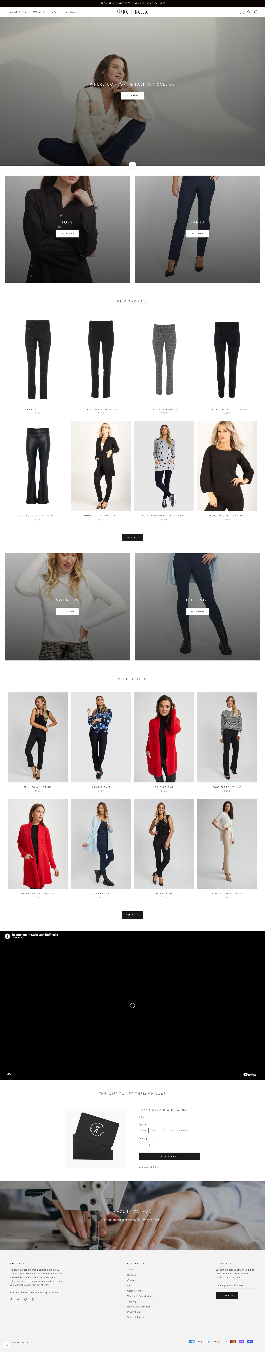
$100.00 (169, 1130)
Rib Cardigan (164, 787)
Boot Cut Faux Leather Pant (38, 515)
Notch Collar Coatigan (101, 515)
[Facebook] (11, 1299)
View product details (149, 1167)
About (130, 1269)
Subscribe (226, 1295)
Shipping (131, 1301)
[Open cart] (255, 11)
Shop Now (133, 95)
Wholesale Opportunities (139, 1296)
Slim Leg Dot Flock (38, 409)
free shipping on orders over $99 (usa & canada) (132, 3)
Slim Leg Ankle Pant (38, 787)
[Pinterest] (33, 1299)
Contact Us (132, 1280)
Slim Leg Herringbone (164, 409)
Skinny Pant (164, 893)
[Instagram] (25, 1299)
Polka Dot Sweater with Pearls (164, 515)
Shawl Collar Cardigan (38, 893)
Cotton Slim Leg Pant (227, 893)
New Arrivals (17, 11)
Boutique (131, 1275)
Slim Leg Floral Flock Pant (227, 409)
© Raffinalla (20, 1342)
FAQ (129, 1285)
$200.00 (183, 1130)
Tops (53, 11)
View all (132, 537)
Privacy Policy (134, 1312)
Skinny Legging (101, 893)
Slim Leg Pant (101, 787)
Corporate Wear (135, 1290)
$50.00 (143, 1130)
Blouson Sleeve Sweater (227, 515)
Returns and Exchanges (138, 1306)
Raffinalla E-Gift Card (163, 1110)
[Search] (249, 11)
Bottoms (38, 11)
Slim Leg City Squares (101, 409)
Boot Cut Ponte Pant (227, 787)
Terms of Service (135, 1317)
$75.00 (156, 1130)
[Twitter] (18, 1299)
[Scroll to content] (132, 165)
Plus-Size (69, 11)
